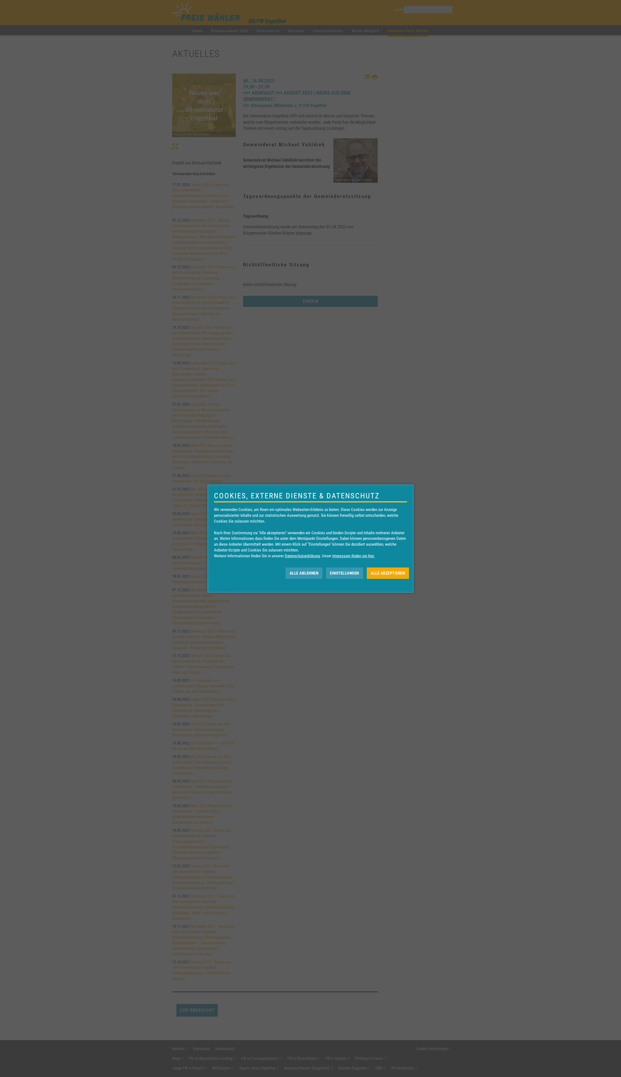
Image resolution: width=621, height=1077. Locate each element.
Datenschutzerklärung (302, 555)
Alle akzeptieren (388, 572)
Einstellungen (344, 572)
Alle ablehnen (304, 572)
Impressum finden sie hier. (353, 555)
